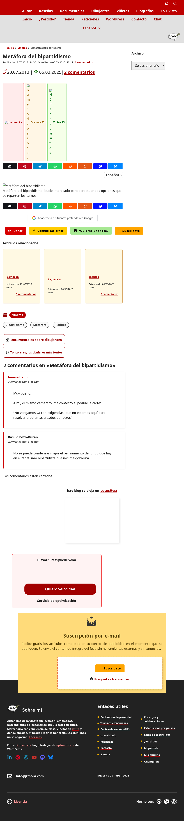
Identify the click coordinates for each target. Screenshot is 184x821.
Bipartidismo (15, 325)
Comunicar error (50, 230)
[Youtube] (34, 757)
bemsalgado (17, 377)
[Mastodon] (100, 166)
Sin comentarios (26, 294)
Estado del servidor (157, 734)
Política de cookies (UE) (115, 729)
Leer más (35, 737)
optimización (65, 745)
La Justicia (54, 279)
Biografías (144, 11)
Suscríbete (131, 231)
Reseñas (46, 11)
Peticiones (90, 19)
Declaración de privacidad (116, 717)
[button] (175, 3)
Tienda (68, 19)
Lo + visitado (108, 735)
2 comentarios (84, 62)
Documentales (72, 11)
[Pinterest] (25, 166)
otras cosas (23, 745)
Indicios (94, 277)
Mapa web (151, 748)
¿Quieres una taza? (94, 230)
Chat (158, 19)
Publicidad (106, 741)
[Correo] (10, 166)
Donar (17, 231)
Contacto (139, 19)
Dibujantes (100, 11)
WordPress (115, 19)
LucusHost (108, 490)
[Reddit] (70, 166)
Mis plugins (152, 755)
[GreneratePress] (159, 801)
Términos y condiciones (114, 723)
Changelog (151, 761)
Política (61, 325)
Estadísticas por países (159, 728)
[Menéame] (85, 166)
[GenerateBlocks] (167, 801)
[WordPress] (26, 757)
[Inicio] (174, 38)
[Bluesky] (115, 166)
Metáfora (40, 325)
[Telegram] (40, 166)
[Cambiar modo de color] (166, 3)
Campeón (13, 277)
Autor (27, 11)
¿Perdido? (47, 19)
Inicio (27, 19)
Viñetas (123, 11)
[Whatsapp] (55, 166)
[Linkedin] (9, 757)
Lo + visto (169, 11)
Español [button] (89, 28)
